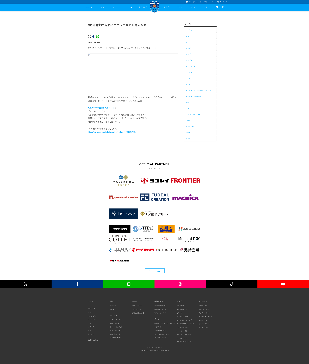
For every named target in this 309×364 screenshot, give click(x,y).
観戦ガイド (143, 7)
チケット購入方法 (116, 327)
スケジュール (136, 309)
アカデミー (193, 7)
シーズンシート (191, 72)
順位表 (112, 309)
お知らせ (189, 30)
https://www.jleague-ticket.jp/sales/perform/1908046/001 (112, 132)
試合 (102, 7)
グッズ (188, 48)
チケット (116, 7)
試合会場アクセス (160, 309)
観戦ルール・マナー (161, 313)
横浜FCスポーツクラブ (184, 320)
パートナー (207, 7)
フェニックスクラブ (205, 320)
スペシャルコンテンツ (161, 334)
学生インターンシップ (184, 342)
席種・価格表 (114, 323)
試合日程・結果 (204, 309)
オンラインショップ (194, 2)
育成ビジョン (203, 306)
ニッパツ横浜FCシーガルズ (185, 324)
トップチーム (190, 54)
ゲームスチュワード (183, 338)
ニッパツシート (115, 334)
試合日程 (113, 306)
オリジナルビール (160, 338)
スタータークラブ (192, 66)
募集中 (188, 138)
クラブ (166, 7)
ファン (179, 7)
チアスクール (203, 327)
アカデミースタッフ (205, 316)
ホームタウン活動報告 (193, 96)
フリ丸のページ (182, 309)
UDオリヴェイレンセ (193, 114)
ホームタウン (92, 316)
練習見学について (138, 313)
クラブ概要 (180, 306)
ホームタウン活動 (182, 327)
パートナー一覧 (182, 331)
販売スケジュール (116, 330)
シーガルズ (190, 120)
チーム (129, 7)
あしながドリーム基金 (184, 334)
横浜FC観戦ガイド (160, 306)
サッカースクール (204, 324)
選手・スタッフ (137, 306)
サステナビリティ (182, 316)
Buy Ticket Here (115, 338)
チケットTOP (210, 2)
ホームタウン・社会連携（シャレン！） (200, 90)
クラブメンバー (191, 60)
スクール (189, 132)
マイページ (223, 2)
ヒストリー (180, 313)
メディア (189, 84)
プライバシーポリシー (154, 347)
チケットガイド (115, 320)
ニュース (89, 7)
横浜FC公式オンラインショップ (164, 323)
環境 (187, 102)
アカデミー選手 (204, 313)
